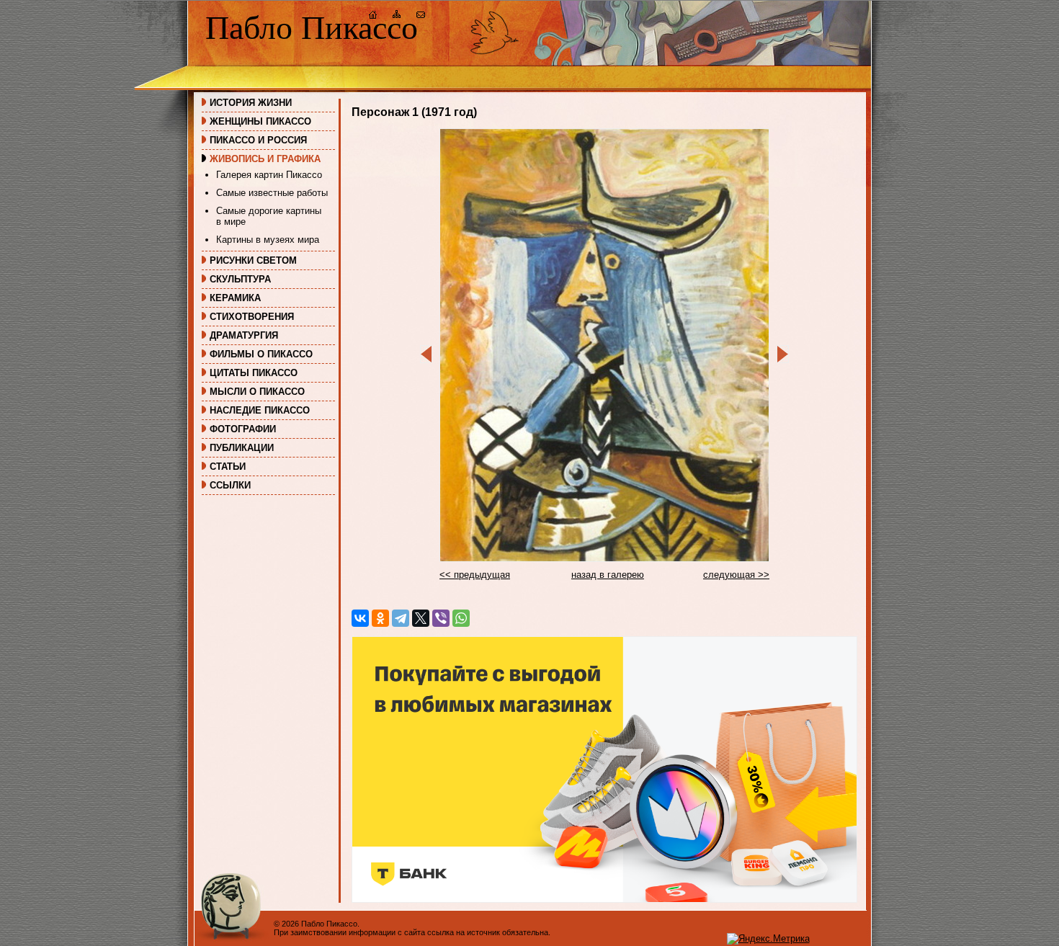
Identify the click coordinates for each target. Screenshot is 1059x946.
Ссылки (230, 485)
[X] (420, 618)
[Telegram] (400, 618)
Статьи (228, 466)
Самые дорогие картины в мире (268, 216)
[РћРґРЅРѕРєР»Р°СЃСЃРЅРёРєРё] (380, 618)
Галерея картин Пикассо (269, 174)
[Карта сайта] (397, 16)
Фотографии (243, 429)
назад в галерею (607, 574)
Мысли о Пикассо (257, 391)
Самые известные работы (272, 192)
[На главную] (373, 16)
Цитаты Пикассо (254, 372)
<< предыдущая (474, 574)
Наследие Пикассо (260, 410)
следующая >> (736, 574)
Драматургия (244, 335)
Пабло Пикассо (311, 27)
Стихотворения (252, 316)
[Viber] (441, 618)
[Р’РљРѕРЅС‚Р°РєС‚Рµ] (360, 618)
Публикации (242, 447)
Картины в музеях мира (267, 239)
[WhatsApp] (461, 618)
